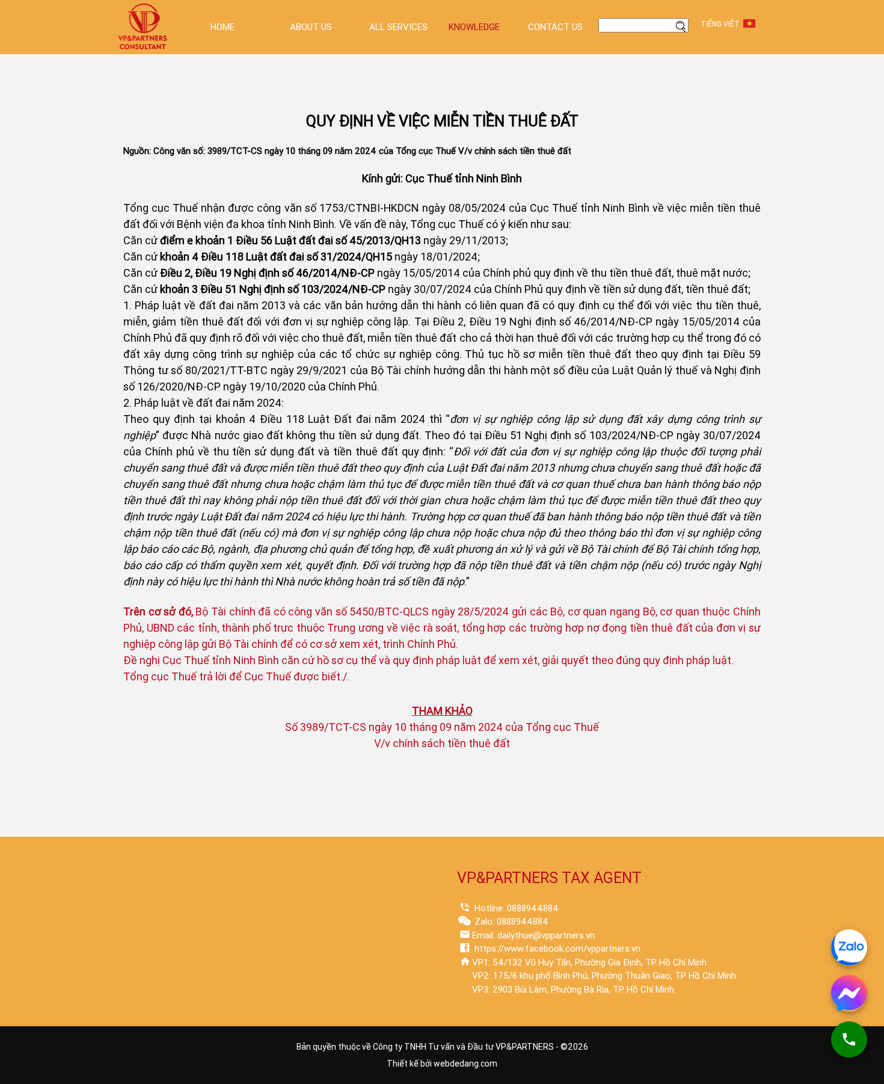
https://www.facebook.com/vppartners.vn (556, 948)
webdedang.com (465, 1063)
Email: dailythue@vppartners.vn (533, 935)
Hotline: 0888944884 (515, 908)
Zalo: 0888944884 (510, 921)
